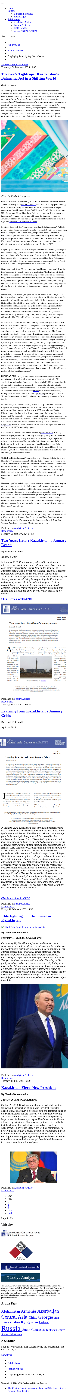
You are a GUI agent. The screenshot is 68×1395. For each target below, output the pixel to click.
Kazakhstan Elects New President (28, 1088)
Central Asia (15, 1317)
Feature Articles (22, 25)
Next (10, 1210)
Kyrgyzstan (30, 1322)
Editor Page (20, 16)
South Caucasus (34, 1330)
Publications (14, 19)
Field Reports (20, 28)
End (10, 1213)
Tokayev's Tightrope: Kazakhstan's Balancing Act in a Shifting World (30, 76)
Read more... (7, 531)
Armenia (29, 1311)
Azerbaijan (48, 1311)
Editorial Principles (23, 13)
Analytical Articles (23, 22)
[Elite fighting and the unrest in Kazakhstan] (23, 927)
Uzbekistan (15, 1334)
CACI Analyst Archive (25, 30)
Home (11, 8)
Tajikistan (52, 1329)
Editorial (12, 10)
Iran (56, 1317)
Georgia (46, 1317)
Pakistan (44, 1322)
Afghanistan (11, 1311)
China (33, 1317)
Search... (5, 36)
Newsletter (6, 1355)
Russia (11, 1328)
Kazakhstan (11, 1322)
